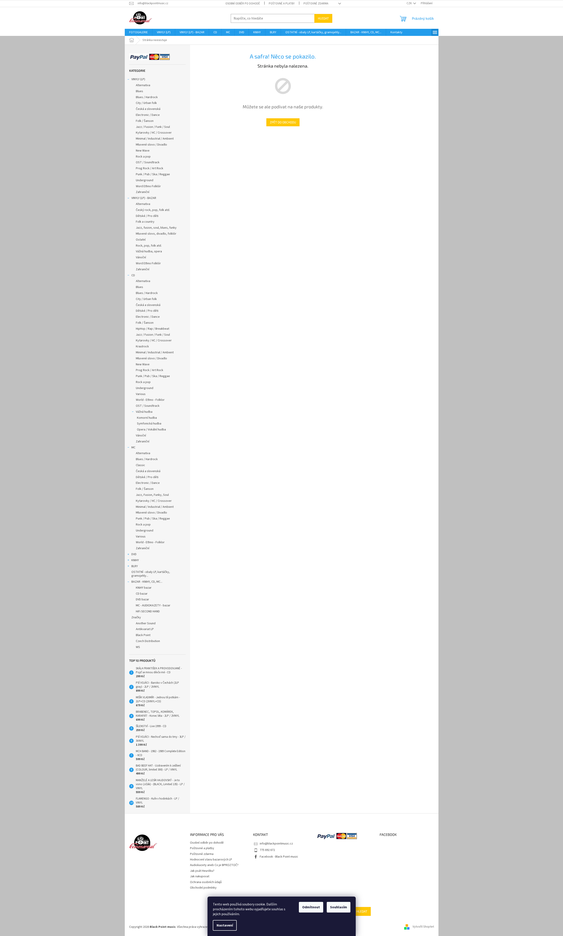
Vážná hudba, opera (149, 251)
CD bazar (142, 594)
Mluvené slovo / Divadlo (151, 144)
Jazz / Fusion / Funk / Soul (153, 127)
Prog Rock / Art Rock (149, 168)
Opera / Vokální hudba (151, 429)
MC (133, 447)
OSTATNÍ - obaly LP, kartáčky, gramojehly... (150, 574)
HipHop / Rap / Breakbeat (152, 329)
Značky (136, 617)
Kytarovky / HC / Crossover (154, 132)
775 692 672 (267, 850)
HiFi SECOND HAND (148, 611)
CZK (409, 3)
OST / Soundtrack (147, 162)
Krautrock (142, 346)
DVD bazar (142, 599)
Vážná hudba (144, 412)
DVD (133, 554)
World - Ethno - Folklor (150, 400)
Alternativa (143, 85)
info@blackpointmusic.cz (276, 843)
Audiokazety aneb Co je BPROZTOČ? (214, 865)
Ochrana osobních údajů (206, 882)
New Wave (143, 150)
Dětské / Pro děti (147, 216)
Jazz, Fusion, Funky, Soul (152, 495)
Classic (140, 465)
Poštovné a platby (282, 4)
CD (133, 275)
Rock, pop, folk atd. (149, 245)
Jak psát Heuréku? (202, 871)
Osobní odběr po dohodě (242, 4)
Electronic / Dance (148, 115)
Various (141, 394)
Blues (139, 91)
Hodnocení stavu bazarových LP (211, 859)
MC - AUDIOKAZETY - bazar (153, 605)
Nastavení (225, 925)
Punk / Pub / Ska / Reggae (153, 174)
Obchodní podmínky (203, 887)
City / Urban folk (146, 103)
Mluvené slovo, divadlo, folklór (156, 234)
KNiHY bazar (144, 588)
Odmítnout (311, 907)
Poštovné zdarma (316, 4)
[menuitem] (138, 32)
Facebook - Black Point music (279, 856)
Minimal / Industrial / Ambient (155, 138)
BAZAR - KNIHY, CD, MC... (146, 582)
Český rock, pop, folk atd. (153, 210)
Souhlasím (338, 907)
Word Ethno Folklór (148, 186)
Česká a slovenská (148, 109)
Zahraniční (142, 192)
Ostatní (141, 239)
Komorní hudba (147, 418)
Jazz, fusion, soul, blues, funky (156, 228)
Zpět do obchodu (283, 122)
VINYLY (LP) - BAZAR (143, 198)
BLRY (134, 566)
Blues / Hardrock (147, 97)
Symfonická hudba (149, 423)
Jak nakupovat (199, 876)
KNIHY (135, 560)
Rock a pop (143, 156)
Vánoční (141, 257)
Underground (144, 180)
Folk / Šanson (145, 121)
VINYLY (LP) (138, 79)
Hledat (323, 18)
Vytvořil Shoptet (423, 927)
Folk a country (145, 222)
